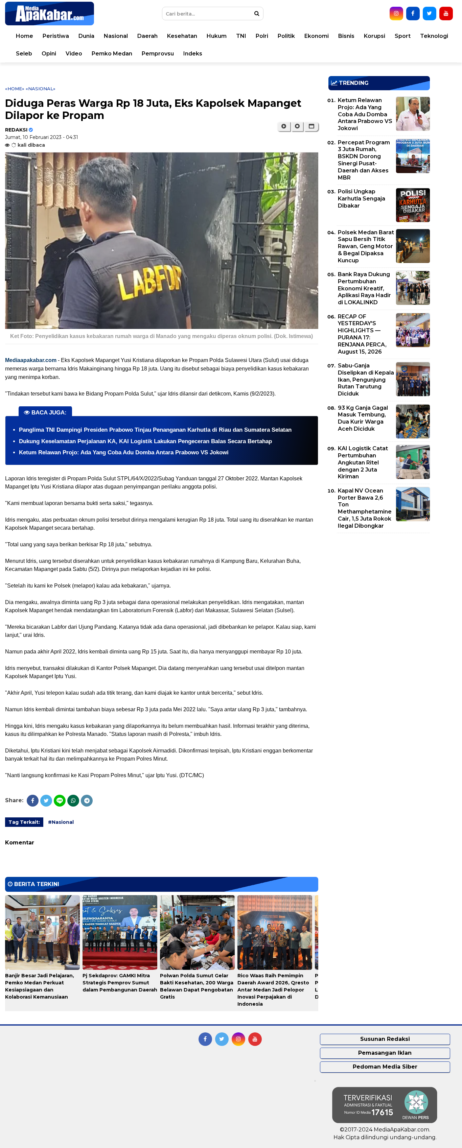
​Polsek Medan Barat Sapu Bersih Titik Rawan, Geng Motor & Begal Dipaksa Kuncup (366, 246)
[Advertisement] (379, 585)
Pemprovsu (158, 53)
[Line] (60, 801)
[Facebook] (33, 801)
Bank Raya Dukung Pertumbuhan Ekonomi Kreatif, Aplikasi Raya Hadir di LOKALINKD (364, 288)
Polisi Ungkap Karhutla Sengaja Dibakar (361, 198)
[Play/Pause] (283, 126)
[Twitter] (46, 801)
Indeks (192, 53)
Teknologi (434, 36)
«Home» (14, 88)
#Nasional (61, 822)
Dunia (86, 36)
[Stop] (297, 126)
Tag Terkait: (24, 822)
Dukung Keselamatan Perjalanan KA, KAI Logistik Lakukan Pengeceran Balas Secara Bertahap (145, 441)
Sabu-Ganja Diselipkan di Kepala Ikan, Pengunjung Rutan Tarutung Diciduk (366, 379)
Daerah (147, 36)
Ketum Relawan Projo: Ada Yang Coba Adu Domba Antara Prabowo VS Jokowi (124, 452)
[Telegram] (87, 801)
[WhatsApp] (73, 801)
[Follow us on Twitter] (429, 13)
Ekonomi (316, 36)
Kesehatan (182, 36)
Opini (49, 53)
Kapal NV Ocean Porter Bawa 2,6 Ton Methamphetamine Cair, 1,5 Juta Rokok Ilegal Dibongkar (365, 508)
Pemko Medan (112, 53)
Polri (262, 36)
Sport (403, 36)
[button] (311, 126)
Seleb (24, 53)
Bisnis (346, 36)
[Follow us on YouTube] (446, 13)
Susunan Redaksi (385, 1039)
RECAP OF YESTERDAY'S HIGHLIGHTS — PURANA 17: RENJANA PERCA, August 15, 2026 (362, 334)
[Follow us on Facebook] (413, 13)
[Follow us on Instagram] (396, 13)
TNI (241, 36)
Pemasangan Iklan (385, 1053)
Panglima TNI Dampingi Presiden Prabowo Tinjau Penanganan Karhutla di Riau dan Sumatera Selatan (155, 430)
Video (74, 53)
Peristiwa (56, 36)
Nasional (116, 36)
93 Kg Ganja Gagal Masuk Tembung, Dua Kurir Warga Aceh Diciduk (363, 418)
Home (24, 36)
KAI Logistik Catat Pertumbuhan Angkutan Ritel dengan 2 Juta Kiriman (363, 462)
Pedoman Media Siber (385, 1066)
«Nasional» (40, 88)
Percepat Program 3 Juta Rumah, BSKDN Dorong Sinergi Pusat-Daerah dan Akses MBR (364, 160)
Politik (286, 36)
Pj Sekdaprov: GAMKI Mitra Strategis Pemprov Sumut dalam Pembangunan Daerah (120, 983)
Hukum (217, 36)
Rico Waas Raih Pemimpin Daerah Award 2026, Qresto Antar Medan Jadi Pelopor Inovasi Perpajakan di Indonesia (273, 990)
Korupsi (374, 36)
